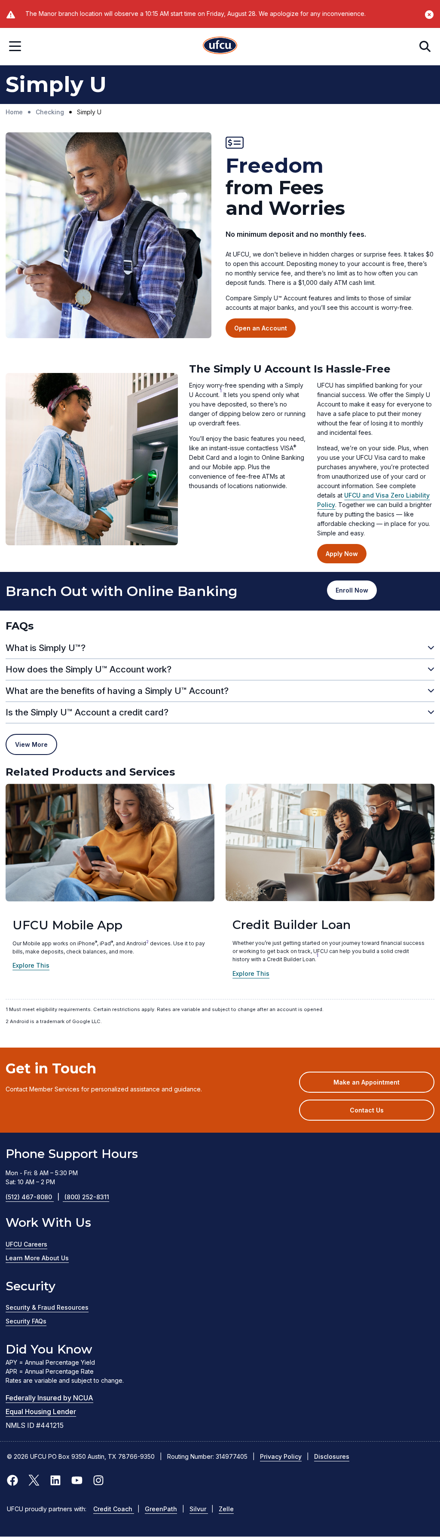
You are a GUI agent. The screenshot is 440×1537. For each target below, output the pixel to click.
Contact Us (367, 1110)
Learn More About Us (37, 1258)
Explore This (30, 965)
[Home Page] (220, 47)
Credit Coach (113, 1509)
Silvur (198, 1509)
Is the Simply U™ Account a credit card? (87, 712)
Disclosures (331, 1456)
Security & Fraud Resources (47, 1307)
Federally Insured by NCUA (49, 1397)
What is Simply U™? (46, 647)
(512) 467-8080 (32, 1197)
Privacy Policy (281, 1456)
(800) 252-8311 (86, 1197)
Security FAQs (26, 1321)
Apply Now (342, 553)
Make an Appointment (379, 1085)
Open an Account (260, 328)
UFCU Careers (26, 1244)
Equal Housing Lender (41, 1411)
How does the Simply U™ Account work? (88, 669)
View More (31, 744)
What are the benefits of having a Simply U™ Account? (117, 690)
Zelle (226, 1509)
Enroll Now (356, 593)
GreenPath (161, 1509)
